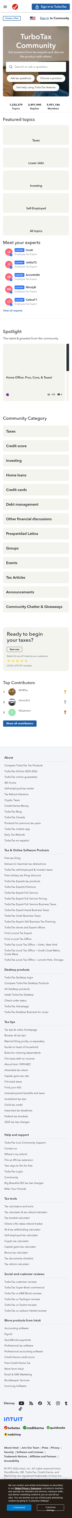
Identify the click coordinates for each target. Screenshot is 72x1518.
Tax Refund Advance (16, 794)
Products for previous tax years (22, 823)
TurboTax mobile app (17, 829)
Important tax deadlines (18, 1110)
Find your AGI (12, 1087)
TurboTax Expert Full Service (21, 892)
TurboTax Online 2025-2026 (20, 771)
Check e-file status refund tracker (23, 1223)
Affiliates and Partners (43, 1456)
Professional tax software (18, 1345)
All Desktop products (17, 989)
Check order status (15, 1000)
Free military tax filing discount (22, 875)
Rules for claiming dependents (22, 1052)
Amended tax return (16, 1070)
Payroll (8, 1334)
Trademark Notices (15, 1456)
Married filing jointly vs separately (24, 1041)
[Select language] (32, 18)
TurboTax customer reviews (20, 1281)
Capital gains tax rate (16, 1076)
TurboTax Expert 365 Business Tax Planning (29, 921)
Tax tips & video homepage (20, 1029)
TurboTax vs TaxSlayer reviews (22, 1299)
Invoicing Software (15, 1386)
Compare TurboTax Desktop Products (26, 983)
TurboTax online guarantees (20, 777)
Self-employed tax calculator (21, 1235)
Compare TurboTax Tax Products (23, 765)
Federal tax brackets (16, 1116)
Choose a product (51, 78)
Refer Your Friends (15, 1188)
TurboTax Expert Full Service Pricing (25, 898)
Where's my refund (15, 1154)
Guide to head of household (21, 1047)
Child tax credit (13, 1104)
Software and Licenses (29, 1452)
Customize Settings (51, 1508)
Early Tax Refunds (14, 834)
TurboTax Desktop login (18, 977)
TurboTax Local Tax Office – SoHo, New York (30, 944)
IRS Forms (10, 782)
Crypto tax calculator (16, 1241)
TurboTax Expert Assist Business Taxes (26, 910)
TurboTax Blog (13, 811)
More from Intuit (14, 1368)
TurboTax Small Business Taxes (22, 915)
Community (11, 1177)
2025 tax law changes (17, 1122)
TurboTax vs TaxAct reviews (20, 1304)
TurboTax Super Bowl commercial (24, 1287)
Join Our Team (30, 1447)
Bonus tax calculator (16, 1252)
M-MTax (23, 690)
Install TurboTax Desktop (19, 994)
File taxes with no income (19, 1058)
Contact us (10, 1148)
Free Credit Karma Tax (17, 1363)
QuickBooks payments (17, 1340)
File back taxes (13, 1081)
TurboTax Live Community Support (25, 1142)
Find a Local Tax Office (17, 939)
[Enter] (9, 67)
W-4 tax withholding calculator (22, 1229)
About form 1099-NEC (17, 1064)
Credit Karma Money (16, 805)
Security (9, 1452)
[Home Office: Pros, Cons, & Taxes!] (34, 372)
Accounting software (16, 1328)
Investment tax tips (15, 1099)
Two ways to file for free (18, 1165)
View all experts (12, 310)
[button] (12, 18)
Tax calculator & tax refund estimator (25, 1212)
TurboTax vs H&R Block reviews (22, 1293)
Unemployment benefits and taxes (24, 1093)
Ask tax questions (21, 78)
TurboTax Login (13, 1171)
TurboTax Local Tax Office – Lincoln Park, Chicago (34, 959)
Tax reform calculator (16, 1264)
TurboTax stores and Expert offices (24, 927)
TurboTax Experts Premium (20, 887)
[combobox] (36, 67)
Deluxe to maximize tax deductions (25, 863)
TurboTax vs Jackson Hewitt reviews (25, 1310)
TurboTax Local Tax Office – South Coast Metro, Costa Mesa (32, 952)
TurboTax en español (16, 840)
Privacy (55, 1447)
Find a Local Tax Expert (18, 933)
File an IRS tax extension (18, 1160)
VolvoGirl (24, 700)
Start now (14, 649)
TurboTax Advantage (16, 1006)
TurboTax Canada (14, 817)
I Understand (19, 1507)
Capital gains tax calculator (20, 1246)
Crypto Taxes (12, 800)
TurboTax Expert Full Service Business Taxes (30, 904)
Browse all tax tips (15, 1035)
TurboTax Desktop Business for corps (26, 1012)
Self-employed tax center (19, 788)
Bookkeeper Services (17, 1380)
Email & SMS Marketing (18, 1374)
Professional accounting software (23, 1351)
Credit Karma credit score (19, 1357)
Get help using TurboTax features (36, 87)
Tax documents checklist (18, 1258)
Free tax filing (12, 858)
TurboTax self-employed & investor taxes (28, 869)
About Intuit (11, 1447)
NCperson (25, 710)
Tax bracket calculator (17, 1218)
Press (45, 1447)
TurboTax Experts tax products (22, 881)
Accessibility (11, 1460)
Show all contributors (19, 723)
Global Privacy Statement (28, 1488)
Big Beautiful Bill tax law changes (23, 1183)
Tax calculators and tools (18, 1206)
